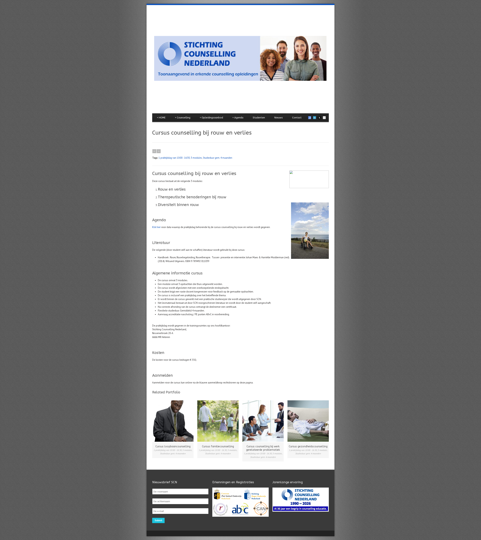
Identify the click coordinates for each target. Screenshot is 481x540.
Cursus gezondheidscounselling (308, 446)
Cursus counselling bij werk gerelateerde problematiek (263, 448)
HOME (161, 117)
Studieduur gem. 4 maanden (217, 157)
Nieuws (278, 117)
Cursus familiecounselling (218, 446)
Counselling (182, 117)
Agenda (237, 117)
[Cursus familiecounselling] (218, 421)
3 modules (196, 157)
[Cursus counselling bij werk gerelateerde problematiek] (263, 421)
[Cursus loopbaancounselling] (173, 421)
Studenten (259, 117)
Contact (297, 117)
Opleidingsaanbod (211, 117)
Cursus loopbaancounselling (173, 446)
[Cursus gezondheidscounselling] (308, 421)
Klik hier (156, 227)
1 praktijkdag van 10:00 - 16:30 (174, 157)
